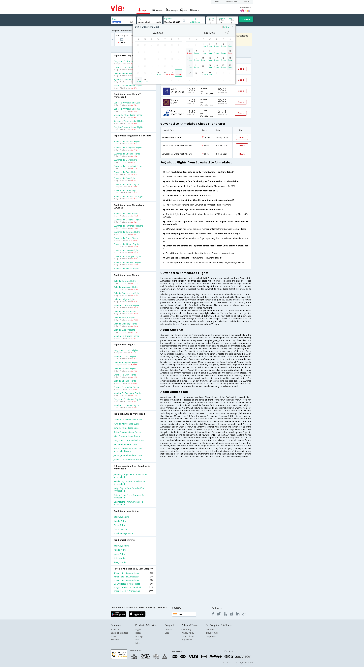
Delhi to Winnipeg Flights (125, 323)
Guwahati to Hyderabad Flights (128, 166)
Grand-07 (208, 195)
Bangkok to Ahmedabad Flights (128, 127)
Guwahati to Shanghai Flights (127, 256)
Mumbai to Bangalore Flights (127, 393)
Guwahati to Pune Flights (125, 172)
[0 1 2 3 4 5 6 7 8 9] (222, 23)
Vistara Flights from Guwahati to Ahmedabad (129, 496)
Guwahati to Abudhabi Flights (127, 262)
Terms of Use (187, 636)
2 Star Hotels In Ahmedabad (133, 580)
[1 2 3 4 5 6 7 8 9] (211, 23)
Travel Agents (212, 632)
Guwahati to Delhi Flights (125, 159)
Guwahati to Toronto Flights (127, 232)
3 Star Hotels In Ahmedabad (133, 576)
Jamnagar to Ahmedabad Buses (128, 455)
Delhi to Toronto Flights (125, 281)
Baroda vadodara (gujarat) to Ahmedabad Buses (128, 450)
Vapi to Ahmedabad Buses (126, 444)
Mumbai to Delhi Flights (125, 356)
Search (246, 19)
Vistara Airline (120, 558)
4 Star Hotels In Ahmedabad (133, 573)
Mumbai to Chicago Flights (126, 336)
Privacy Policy (187, 632)
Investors (115, 639)
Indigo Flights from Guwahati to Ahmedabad (129, 489)
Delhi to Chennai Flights (125, 380)
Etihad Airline (119, 525)
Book (241, 69)
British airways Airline (123, 533)
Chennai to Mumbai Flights (126, 387)
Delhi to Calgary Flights (124, 299)
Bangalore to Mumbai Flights (127, 399)
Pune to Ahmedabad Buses (126, 423)
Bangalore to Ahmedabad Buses (129, 440)
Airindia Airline (120, 521)
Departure (168, 19)
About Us (115, 629)
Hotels (138, 632)
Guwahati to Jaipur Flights (126, 190)
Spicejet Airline (120, 562)
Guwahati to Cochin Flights (126, 184)
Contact (168, 629)
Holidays (139, 636)
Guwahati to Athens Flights (126, 244)
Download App (231, 2)
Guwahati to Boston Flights (126, 250)
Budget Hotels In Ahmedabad (133, 587)
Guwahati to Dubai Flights (126, 213)
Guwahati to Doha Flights (126, 238)
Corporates (211, 636)
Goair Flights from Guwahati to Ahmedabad (128, 503)
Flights (138, 629)
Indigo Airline (119, 554)
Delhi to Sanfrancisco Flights (127, 293)
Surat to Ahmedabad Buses (126, 428)
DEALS (216, 2)
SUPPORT (246, 2)
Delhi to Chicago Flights (125, 311)
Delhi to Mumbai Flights (125, 368)
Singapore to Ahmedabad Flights (129, 121)
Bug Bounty (186, 639)
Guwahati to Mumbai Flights (127, 141)
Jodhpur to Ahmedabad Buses (128, 459)
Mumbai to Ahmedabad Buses (128, 419)
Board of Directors (119, 632)
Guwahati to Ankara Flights (126, 268)
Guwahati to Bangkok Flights (127, 219)
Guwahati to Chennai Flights (127, 153)
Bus (137, 639)
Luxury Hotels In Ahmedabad (133, 583)
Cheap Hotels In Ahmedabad (133, 591)
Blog (167, 632)
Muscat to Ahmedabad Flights (128, 115)
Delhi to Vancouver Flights (126, 287)
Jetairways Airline (121, 516)
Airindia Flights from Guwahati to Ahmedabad (129, 482)
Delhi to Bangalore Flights (126, 362)
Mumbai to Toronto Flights (126, 305)
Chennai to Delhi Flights (125, 374)
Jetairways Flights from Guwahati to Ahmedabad (130, 476)
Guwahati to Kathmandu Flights (128, 225)
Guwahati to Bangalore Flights (128, 147)
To (139, 19)
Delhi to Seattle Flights (124, 317)
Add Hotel (210, 629)
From (114, 19)
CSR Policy (186, 629)
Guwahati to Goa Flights (125, 178)
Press (113, 636)
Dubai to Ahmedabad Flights (127, 102)
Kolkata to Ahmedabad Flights (128, 85)
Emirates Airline (121, 529)
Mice (137, 643)
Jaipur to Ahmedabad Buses (127, 436)
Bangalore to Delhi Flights (126, 350)
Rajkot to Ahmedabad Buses (127, 432)
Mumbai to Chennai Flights (126, 405)
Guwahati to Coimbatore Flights (128, 196)
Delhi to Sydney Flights (124, 329)
